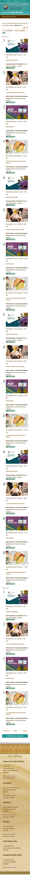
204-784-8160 (12, 815)
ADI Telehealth (10, 127)
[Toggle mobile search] (24, 4)
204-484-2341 (12, 776)
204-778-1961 (12, 795)
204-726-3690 (12, 834)
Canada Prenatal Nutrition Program (15, 92)
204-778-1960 (12, 867)
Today (15, 731)
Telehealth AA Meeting (12, 60)
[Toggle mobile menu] (27, 4)
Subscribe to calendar (15, 736)
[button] (15, 33)
